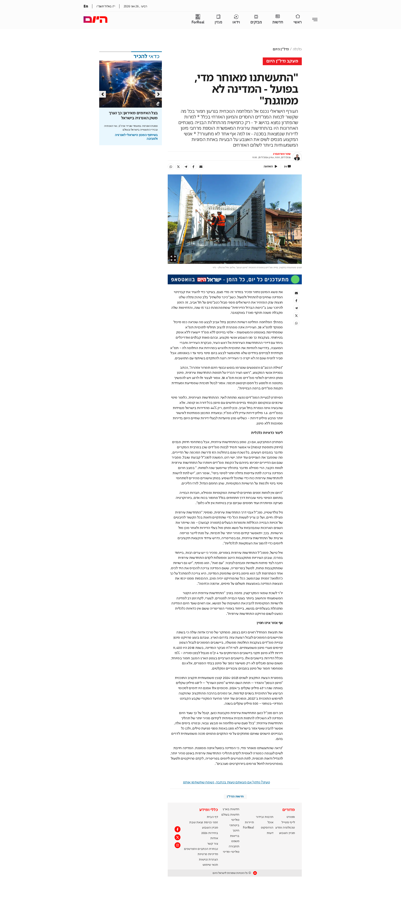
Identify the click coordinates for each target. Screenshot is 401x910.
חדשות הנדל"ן (235, 796)
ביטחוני (234, 825)
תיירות (249, 822)
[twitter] (178, 166)
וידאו (236, 22)
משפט (235, 841)
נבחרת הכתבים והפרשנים (201, 849)
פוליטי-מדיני (231, 852)
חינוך (236, 830)
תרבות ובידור (264, 817)
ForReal (198, 22)
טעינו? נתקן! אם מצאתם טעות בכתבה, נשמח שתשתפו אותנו (226, 782)
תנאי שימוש (210, 865)
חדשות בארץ (231, 809)
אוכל (270, 822)
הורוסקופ (267, 827)
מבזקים (256, 22)
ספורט (291, 817)
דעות (270, 833)
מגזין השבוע (287, 833)
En (86, 6)
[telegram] (186, 166)
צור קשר (212, 843)
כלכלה (297, 49)
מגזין (218, 22)
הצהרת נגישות (208, 859)
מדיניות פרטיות (208, 854)
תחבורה (234, 846)
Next (158, 94)
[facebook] (193, 166)
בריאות (234, 836)
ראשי (297, 22)
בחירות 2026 (209, 833)
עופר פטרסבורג (282, 154)
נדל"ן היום (281, 49)
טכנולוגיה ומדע (285, 827)
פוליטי (235, 820)
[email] (201, 166)
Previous (102, 94)
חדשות (277, 22)
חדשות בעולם (230, 814)
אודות (214, 838)
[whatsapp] (171, 166)
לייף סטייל (288, 822)
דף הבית (212, 817)
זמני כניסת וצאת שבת (203, 822)
